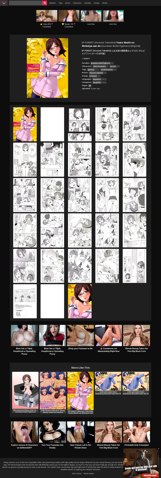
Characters (77, 3)
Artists (67, 3)
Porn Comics (77, 473)
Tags (60, 3)
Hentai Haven (88, 473)
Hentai (104, 3)
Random (52, 3)
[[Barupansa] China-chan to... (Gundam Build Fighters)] (25, 390)
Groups (96, 3)
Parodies (87, 3)
